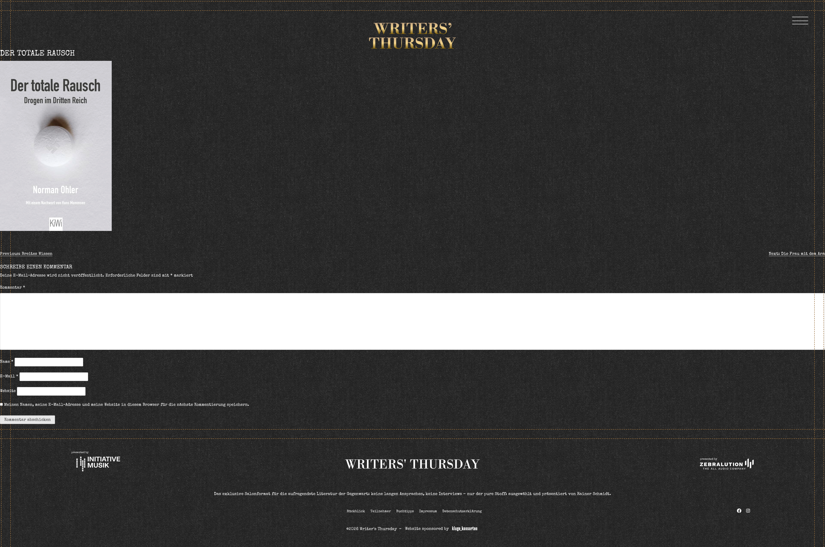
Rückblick (356, 511)
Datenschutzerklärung (462, 511)
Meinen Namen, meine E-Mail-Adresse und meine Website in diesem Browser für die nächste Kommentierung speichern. (126, 405)
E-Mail (9, 377)
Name (6, 362)
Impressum (428, 511)
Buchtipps (405, 511)
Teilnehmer (380, 511)
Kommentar (12, 288)
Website (8, 391)
